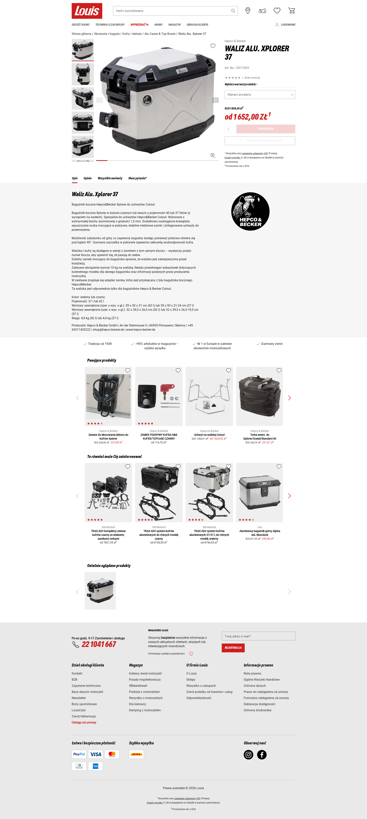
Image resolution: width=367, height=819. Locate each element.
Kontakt (77, 673)
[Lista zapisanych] (277, 11)
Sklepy (190, 679)
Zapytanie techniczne (86, 686)
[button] (233, 11)
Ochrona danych (255, 686)
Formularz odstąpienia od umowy (266, 698)
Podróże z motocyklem (144, 692)
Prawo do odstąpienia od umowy (266, 692)
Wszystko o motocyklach (146, 698)
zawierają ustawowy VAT (255, 153)
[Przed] (215, 100)
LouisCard (78, 710)
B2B (74, 679)
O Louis (191, 673)
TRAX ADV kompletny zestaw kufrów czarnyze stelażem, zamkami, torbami (108, 534)
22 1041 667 (99, 644)
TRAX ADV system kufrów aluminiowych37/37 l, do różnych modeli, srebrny (209, 534)
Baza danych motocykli (87, 692)
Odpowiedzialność (198, 698)
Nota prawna (252, 673)
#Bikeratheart (138, 686)
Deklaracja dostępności (259, 704)
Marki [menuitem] (158, 24)
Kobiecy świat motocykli (145, 673)
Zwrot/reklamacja (84, 716)
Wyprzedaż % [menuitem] (139, 24)
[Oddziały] (248, 11)
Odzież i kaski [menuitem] (80, 24)
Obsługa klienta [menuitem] (197, 24)
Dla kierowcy (137, 704)
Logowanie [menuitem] (288, 24)
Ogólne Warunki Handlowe (261, 679)
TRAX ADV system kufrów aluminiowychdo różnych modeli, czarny (159, 534)
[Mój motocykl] (262, 11)
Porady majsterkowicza (145, 679)
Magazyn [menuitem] (174, 24)
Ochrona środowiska (257, 710)
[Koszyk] (291, 11)
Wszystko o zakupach (201, 686)
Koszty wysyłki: (233, 157)
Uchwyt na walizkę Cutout (209, 434)
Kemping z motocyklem (145, 710)
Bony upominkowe (84, 704)
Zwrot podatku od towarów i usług (209, 692)
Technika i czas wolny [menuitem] (109, 24)
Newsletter (79, 698)
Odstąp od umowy (84, 722)
